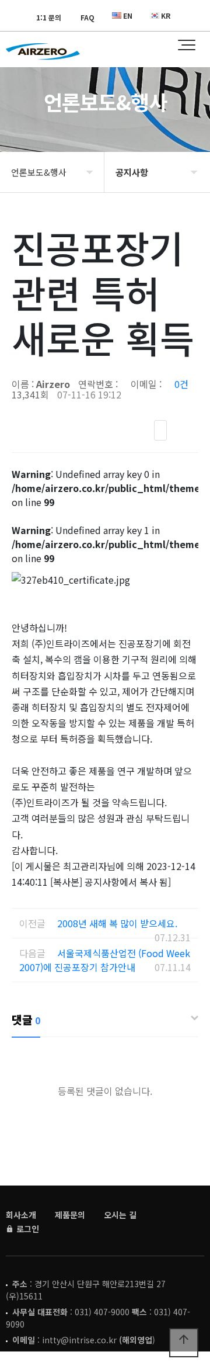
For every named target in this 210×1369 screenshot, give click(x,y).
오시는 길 (120, 1215)
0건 (181, 384)
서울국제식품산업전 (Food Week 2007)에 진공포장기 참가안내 (104, 960)
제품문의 (70, 1215)
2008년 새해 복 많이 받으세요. (117, 923)
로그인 (26, 1229)
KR (165, 15)
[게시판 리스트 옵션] (186, 430)
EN (127, 15)
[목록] (160, 430)
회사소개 (21, 1215)
